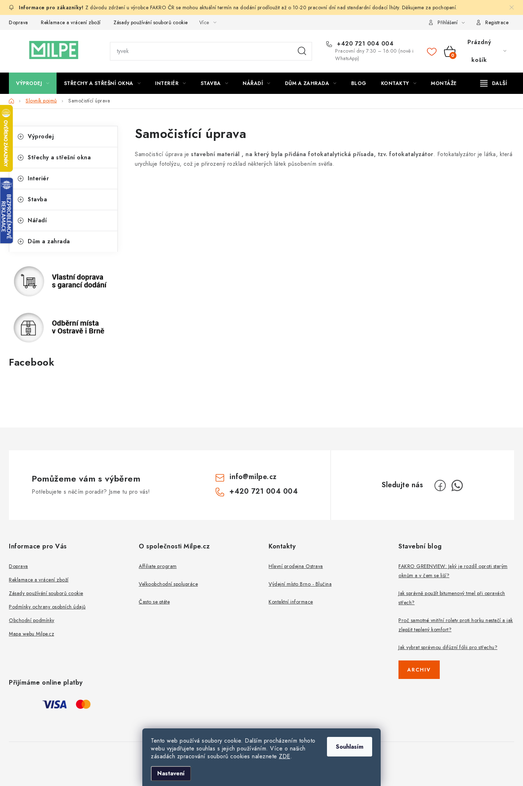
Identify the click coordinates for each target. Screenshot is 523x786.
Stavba (37, 199)
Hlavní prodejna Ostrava (296, 566)
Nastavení (171, 773)
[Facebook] (440, 485)
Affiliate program (158, 566)
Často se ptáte (154, 601)
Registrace (496, 22)
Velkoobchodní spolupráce (168, 584)
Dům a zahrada (49, 241)
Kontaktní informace (291, 601)
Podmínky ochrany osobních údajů (47, 606)
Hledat (302, 51)
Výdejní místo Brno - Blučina (300, 584)
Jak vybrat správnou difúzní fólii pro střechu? (447, 647)
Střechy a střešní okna (59, 157)
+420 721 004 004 (364, 43)
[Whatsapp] (457, 485)
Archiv (419, 669)
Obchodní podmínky (31, 620)
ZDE (284, 756)
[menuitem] (33, 83)
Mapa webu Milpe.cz (31, 633)
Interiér (38, 178)
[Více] (493, 83)
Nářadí (37, 220)
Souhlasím (349, 747)
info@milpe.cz (253, 477)
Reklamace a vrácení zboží (71, 22)
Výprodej (41, 136)
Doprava (18, 22)
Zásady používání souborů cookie (150, 22)
